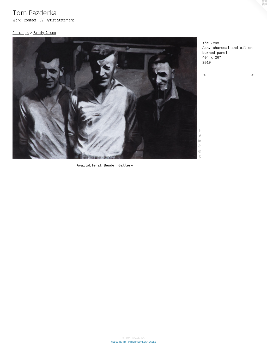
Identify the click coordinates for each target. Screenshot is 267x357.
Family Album (44, 32)
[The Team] (105, 98)
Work (17, 20)
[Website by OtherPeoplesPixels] (256, 10)
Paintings (21, 32)
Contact (30, 20)
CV (41, 20)
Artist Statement (60, 20)
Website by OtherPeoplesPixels (133, 342)
